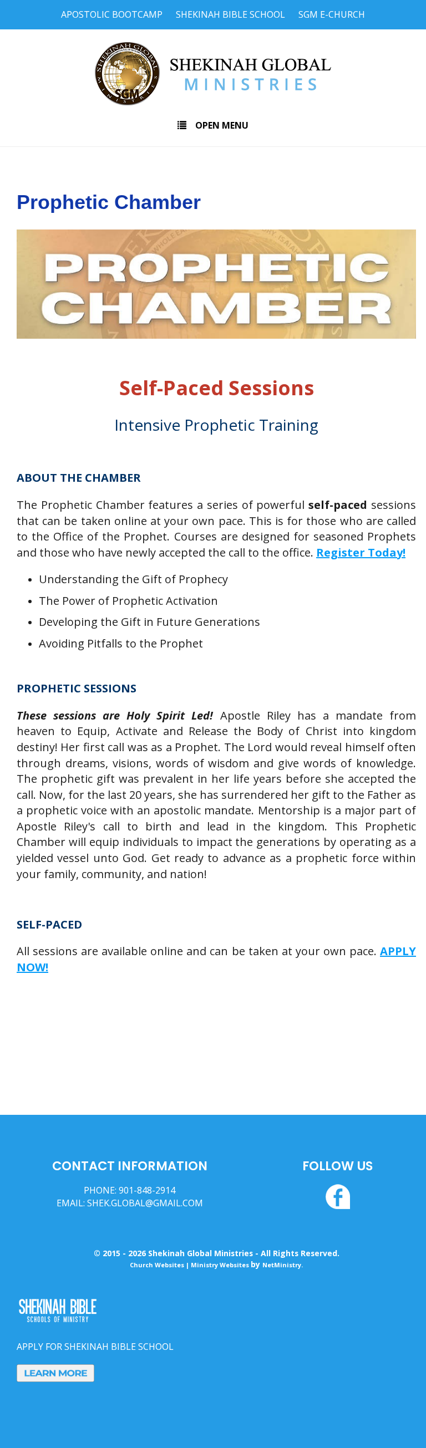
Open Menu (221, 125)
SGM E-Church (331, 14)
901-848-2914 (147, 1190)
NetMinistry (281, 1265)
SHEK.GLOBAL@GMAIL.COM (145, 1203)
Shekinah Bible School (230, 14)
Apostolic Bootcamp (112, 14)
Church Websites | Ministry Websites (190, 1265)
